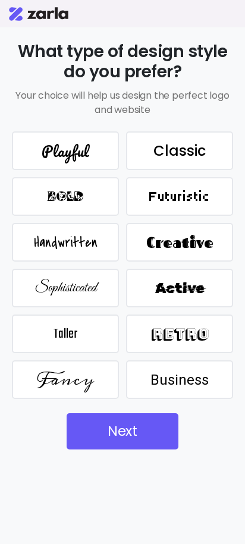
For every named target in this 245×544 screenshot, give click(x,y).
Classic (179, 151)
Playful (65, 151)
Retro (180, 334)
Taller (65, 334)
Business (179, 380)
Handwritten (66, 242)
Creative (179, 242)
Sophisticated (65, 288)
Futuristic (179, 196)
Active (180, 288)
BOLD (65, 196)
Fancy (65, 379)
